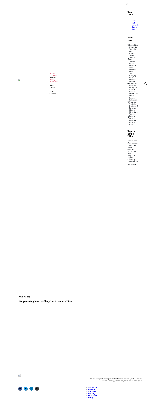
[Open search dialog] (145, 84)
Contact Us (54, 82)
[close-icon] (127, 5)
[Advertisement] (81, 184)
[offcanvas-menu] (126, 1)
